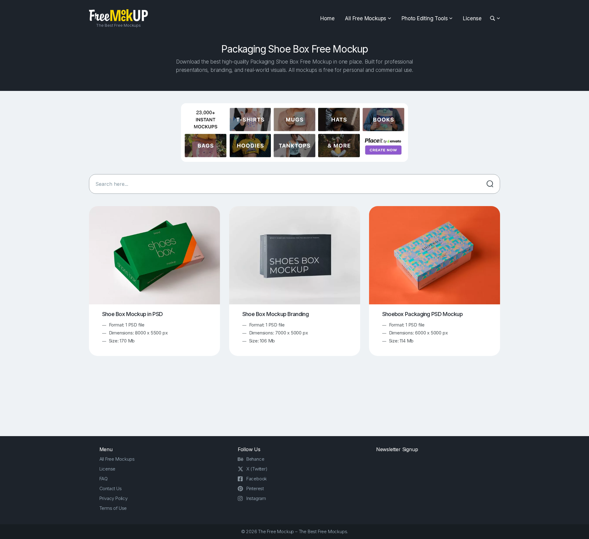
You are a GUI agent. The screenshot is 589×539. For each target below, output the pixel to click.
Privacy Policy (113, 498)
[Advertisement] (294, 402)
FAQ (103, 479)
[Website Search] (493, 18)
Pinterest (255, 488)
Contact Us (110, 488)
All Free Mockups (365, 18)
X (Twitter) (257, 469)
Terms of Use (113, 508)
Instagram (256, 498)
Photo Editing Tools (425, 18)
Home (327, 18)
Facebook (256, 479)
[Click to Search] (490, 184)
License (472, 18)
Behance (255, 459)
